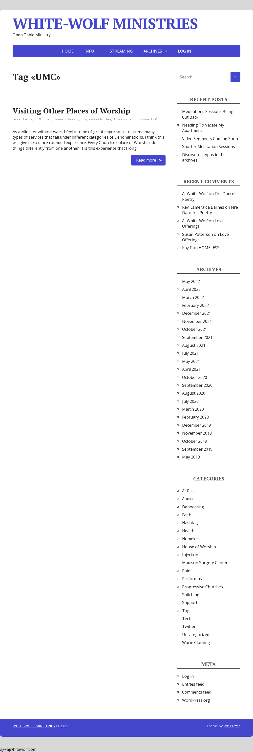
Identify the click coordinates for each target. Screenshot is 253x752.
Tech (186, 618)
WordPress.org (196, 700)
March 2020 (193, 409)
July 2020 (190, 401)
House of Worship (66, 119)
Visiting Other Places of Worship (71, 111)
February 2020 (195, 417)
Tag (186, 610)
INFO (89, 51)
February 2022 (195, 305)
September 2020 (197, 385)
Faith (49, 119)
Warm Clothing (196, 642)
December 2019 (196, 425)
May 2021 (191, 361)
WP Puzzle (232, 726)
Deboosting (193, 507)
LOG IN (184, 51)
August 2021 (193, 345)
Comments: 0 (147, 119)
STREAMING (121, 51)
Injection (190, 554)
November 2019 (197, 433)
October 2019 (194, 441)
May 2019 (191, 457)
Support (189, 602)
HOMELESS (209, 247)
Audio (187, 498)
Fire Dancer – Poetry (210, 209)
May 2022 (191, 281)
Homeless (191, 538)
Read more (146, 160)
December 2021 (196, 313)
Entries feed (193, 684)
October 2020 (194, 377)
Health (188, 530)
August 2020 (193, 393)
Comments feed (196, 692)
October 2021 (194, 329)
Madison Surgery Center (205, 562)
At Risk (188, 491)
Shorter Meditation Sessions (208, 146)
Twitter (189, 626)
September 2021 (197, 337)
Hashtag (190, 522)
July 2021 (190, 353)
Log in (188, 676)
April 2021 (191, 369)
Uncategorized (123, 119)
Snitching (190, 594)
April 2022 (191, 289)
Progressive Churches (96, 119)
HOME (68, 51)
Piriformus (192, 578)
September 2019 (197, 449)
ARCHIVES (153, 51)
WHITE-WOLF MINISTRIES (105, 23)
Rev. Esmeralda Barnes (203, 207)
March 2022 (193, 297)
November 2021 (197, 321)
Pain (186, 570)
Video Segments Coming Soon (210, 138)
